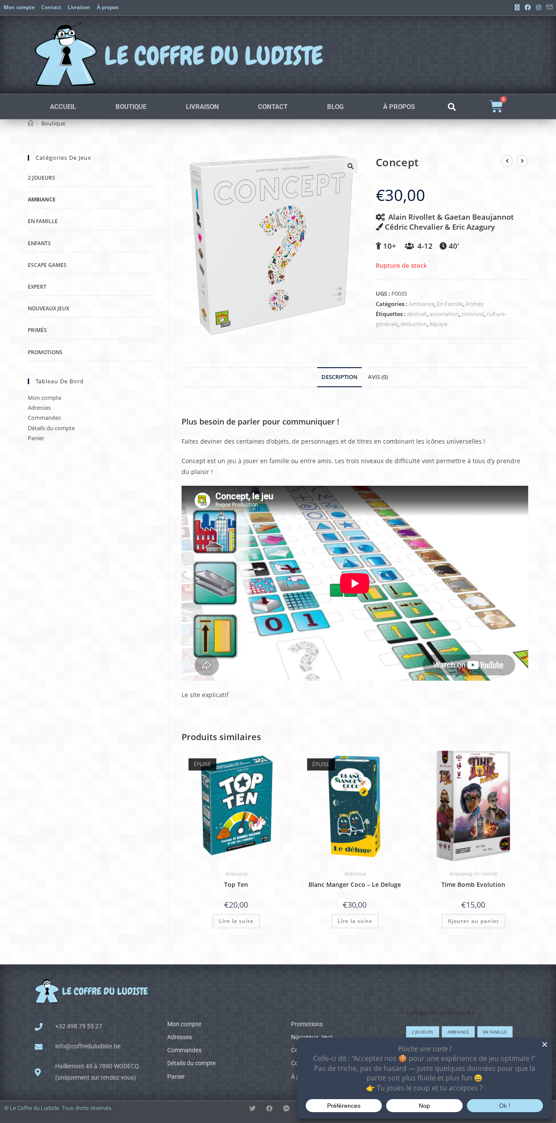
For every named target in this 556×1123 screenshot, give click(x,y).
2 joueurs (41, 177)
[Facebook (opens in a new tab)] (527, 7)
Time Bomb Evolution (473, 884)
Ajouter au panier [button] (473, 921)
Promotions (45, 352)
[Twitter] (252, 1108)
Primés (474, 304)
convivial (472, 314)
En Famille (450, 304)
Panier (36, 438)
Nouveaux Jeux (48, 308)
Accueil (63, 107)
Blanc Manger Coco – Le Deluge (354, 884)
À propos (108, 7)
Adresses (39, 408)
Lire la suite (236, 921)
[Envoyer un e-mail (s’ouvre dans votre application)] (548, 7)
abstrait (417, 314)
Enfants (39, 243)
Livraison (79, 7)
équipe (438, 324)
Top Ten (236, 884)
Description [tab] (339, 377)
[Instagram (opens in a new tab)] (538, 7)
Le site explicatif (205, 695)
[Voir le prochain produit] (522, 161)
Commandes (44, 418)
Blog (335, 107)
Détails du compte (51, 428)
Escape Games (47, 265)
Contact (51, 7)
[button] (451, 106)
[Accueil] (30, 123)
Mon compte (19, 7)
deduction (413, 324)
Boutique (131, 107)
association (444, 314)
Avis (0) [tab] (378, 377)
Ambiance (421, 304)
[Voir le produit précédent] (507, 161)
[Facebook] (269, 1108)
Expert (37, 286)
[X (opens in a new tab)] (517, 7)
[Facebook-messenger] (286, 1108)
